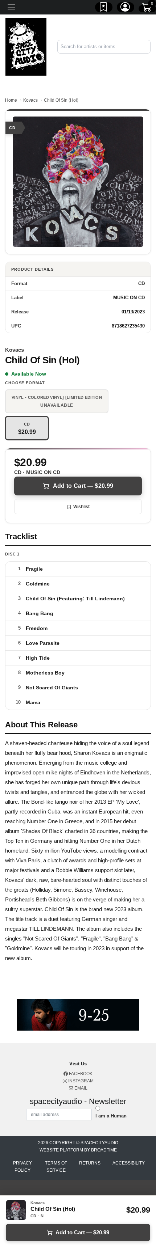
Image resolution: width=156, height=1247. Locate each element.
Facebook (80, 1073)
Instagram (80, 1080)
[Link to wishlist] (104, 8)
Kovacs (30, 100)
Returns (89, 1163)
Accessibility (128, 1163)
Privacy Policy (22, 1167)
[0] (147, 8)
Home (11, 100)
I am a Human (111, 1116)
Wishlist (81, 506)
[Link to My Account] (125, 8)
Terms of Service (56, 1167)
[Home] (25, 46)
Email (80, 1088)
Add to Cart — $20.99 (83, 486)
